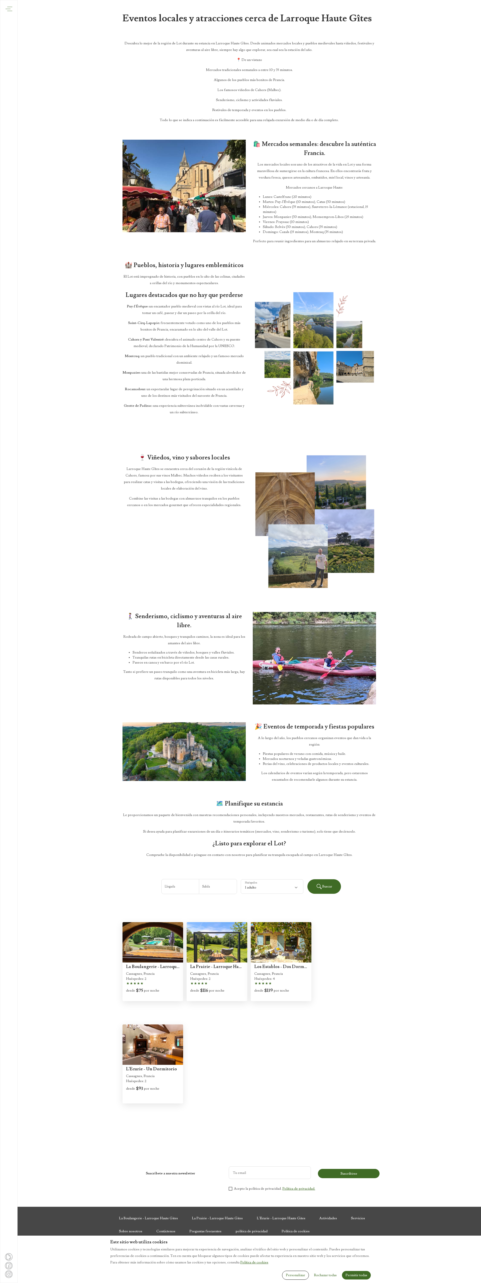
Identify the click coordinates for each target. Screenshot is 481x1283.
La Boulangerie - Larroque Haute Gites (148, 1218)
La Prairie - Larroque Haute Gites (217, 1218)
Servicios (358, 1218)
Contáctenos (165, 1231)
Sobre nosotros (130, 1231)
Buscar (327, 886)
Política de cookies (296, 1231)
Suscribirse (348, 1173)
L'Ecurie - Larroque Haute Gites (281, 1218)
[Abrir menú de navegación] (9, 9)
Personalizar (295, 1275)
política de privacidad (251, 1231)
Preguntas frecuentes (205, 1231)
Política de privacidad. (298, 1188)
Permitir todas (356, 1275)
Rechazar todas (325, 1275)
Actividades (328, 1218)
